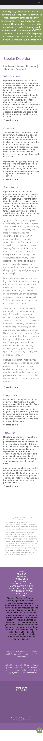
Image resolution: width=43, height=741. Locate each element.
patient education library (21, 532)
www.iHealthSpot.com (22, 520)
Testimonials (21, 581)
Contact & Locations (21, 584)
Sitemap (21, 596)
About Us (21, 574)
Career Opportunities (21, 586)
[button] (39, 730)
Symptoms (31, 66)
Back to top (12, 120)
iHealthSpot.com (26, 720)
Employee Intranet (21, 689)
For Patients (21, 579)
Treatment (21, 69)
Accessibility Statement (21, 589)
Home (21, 572)
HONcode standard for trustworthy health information (20, 547)
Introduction (8, 66)
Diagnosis (9, 69)
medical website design (11, 554)
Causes (20, 66)
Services (21, 576)
